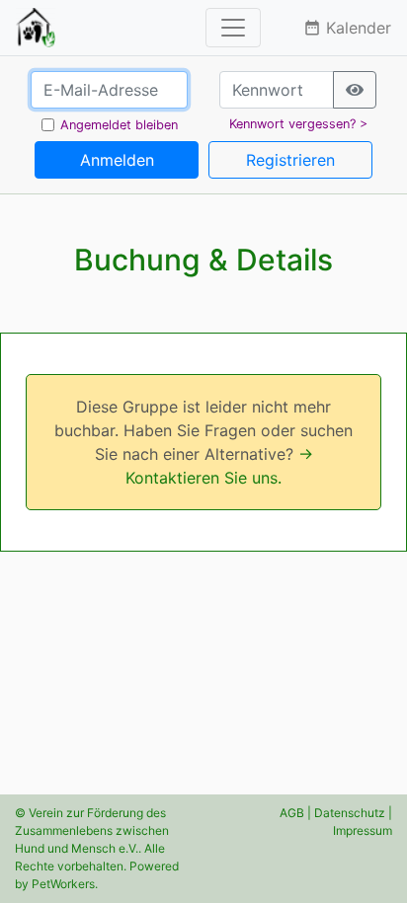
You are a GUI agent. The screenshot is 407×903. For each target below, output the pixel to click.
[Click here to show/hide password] (354, 90)
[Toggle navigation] (233, 27)
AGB (292, 812)
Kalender (347, 28)
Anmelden (117, 160)
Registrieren (290, 160)
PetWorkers (63, 883)
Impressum (362, 830)
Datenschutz (349, 812)
